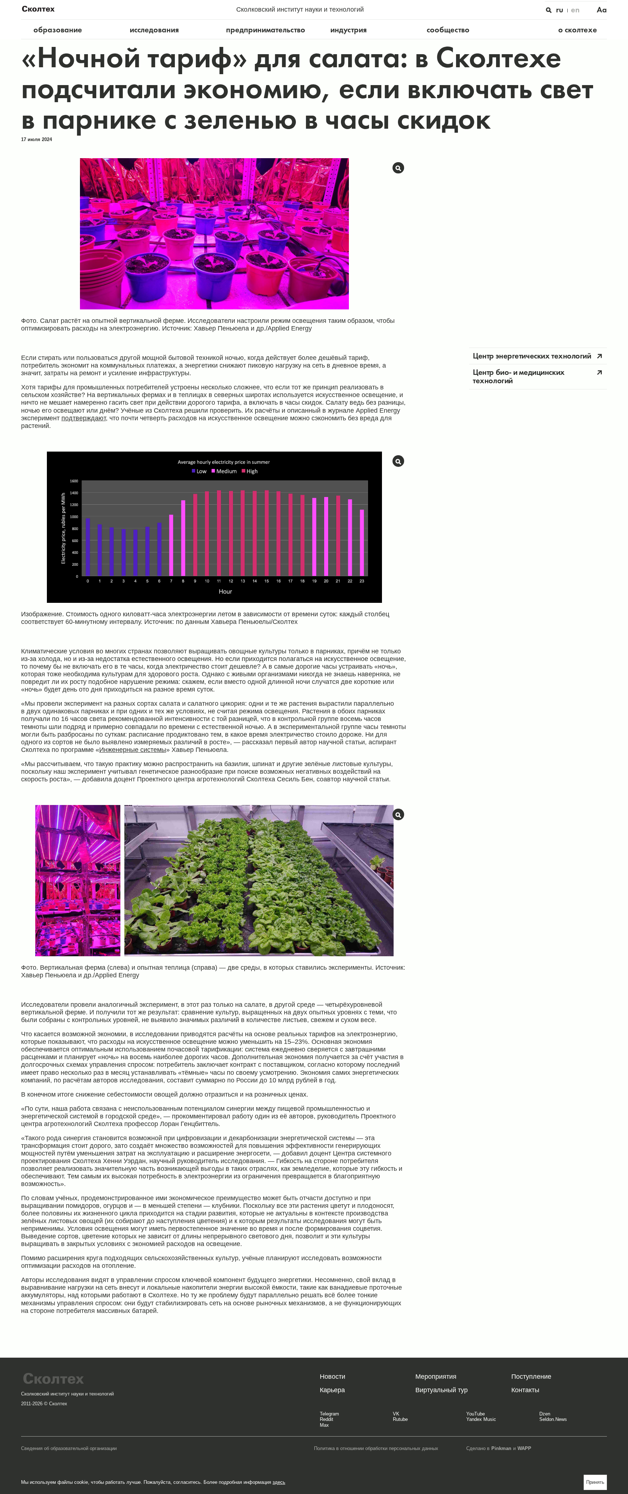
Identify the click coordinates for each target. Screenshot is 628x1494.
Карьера (332, 1390)
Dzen (544, 1414)
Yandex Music (481, 1419)
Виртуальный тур (441, 1390)
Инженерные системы (132, 749)
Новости (332, 1376)
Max (324, 1425)
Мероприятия (435, 1376)
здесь (279, 1482)
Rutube (400, 1419)
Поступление (531, 1376)
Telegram (329, 1414)
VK (396, 1414)
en (575, 9)
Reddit (326, 1419)
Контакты (525, 1390)
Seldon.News (553, 1419)
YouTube (475, 1414)
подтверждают (83, 418)
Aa (602, 9)
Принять (595, 1482)
